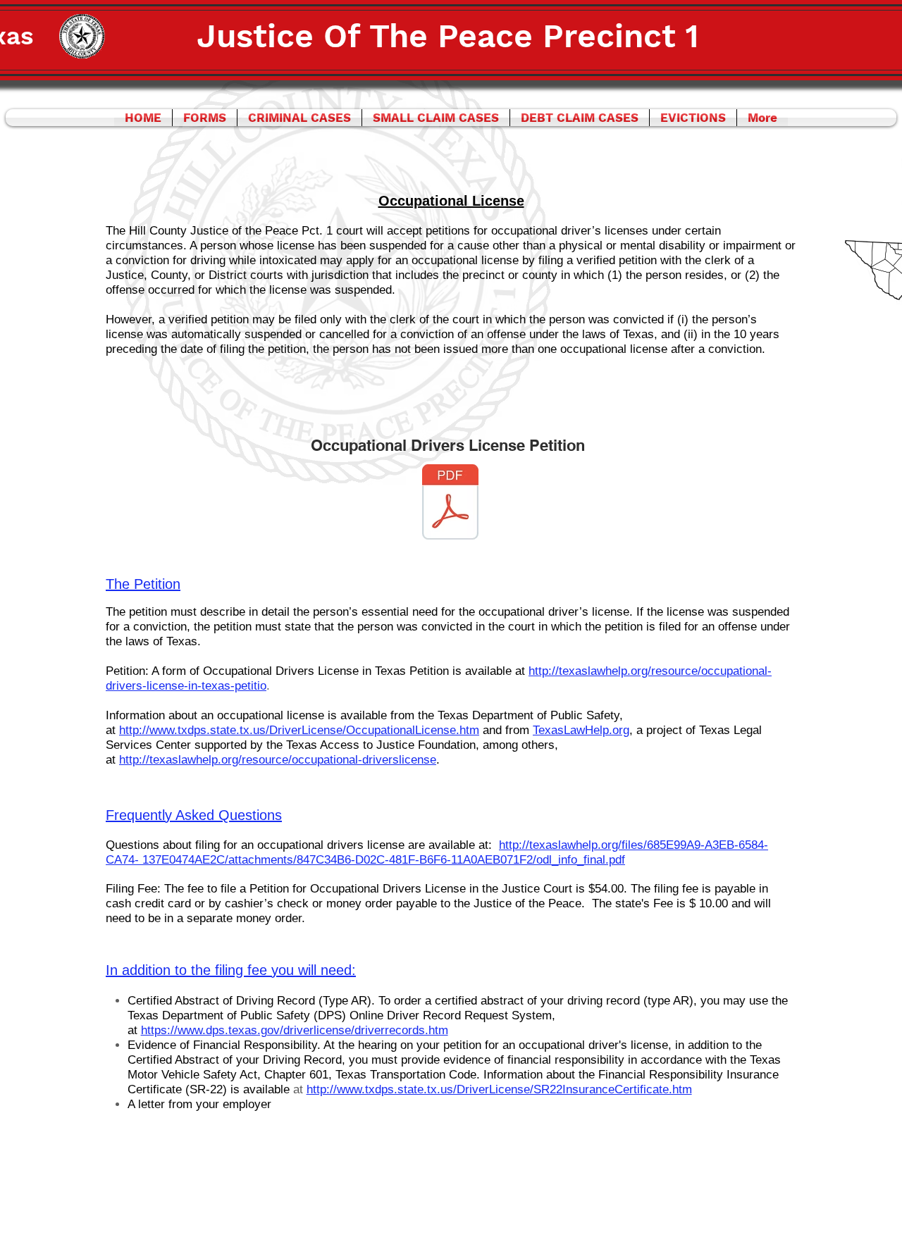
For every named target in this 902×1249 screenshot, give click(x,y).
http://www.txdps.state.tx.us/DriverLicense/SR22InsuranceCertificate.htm (499, 1089)
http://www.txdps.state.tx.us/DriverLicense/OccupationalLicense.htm (299, 730)
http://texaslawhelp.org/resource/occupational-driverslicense (277, 759)
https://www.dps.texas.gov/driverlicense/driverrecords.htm (294, 1030)
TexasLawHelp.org (581, 730)
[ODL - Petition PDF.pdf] (450, 503)
